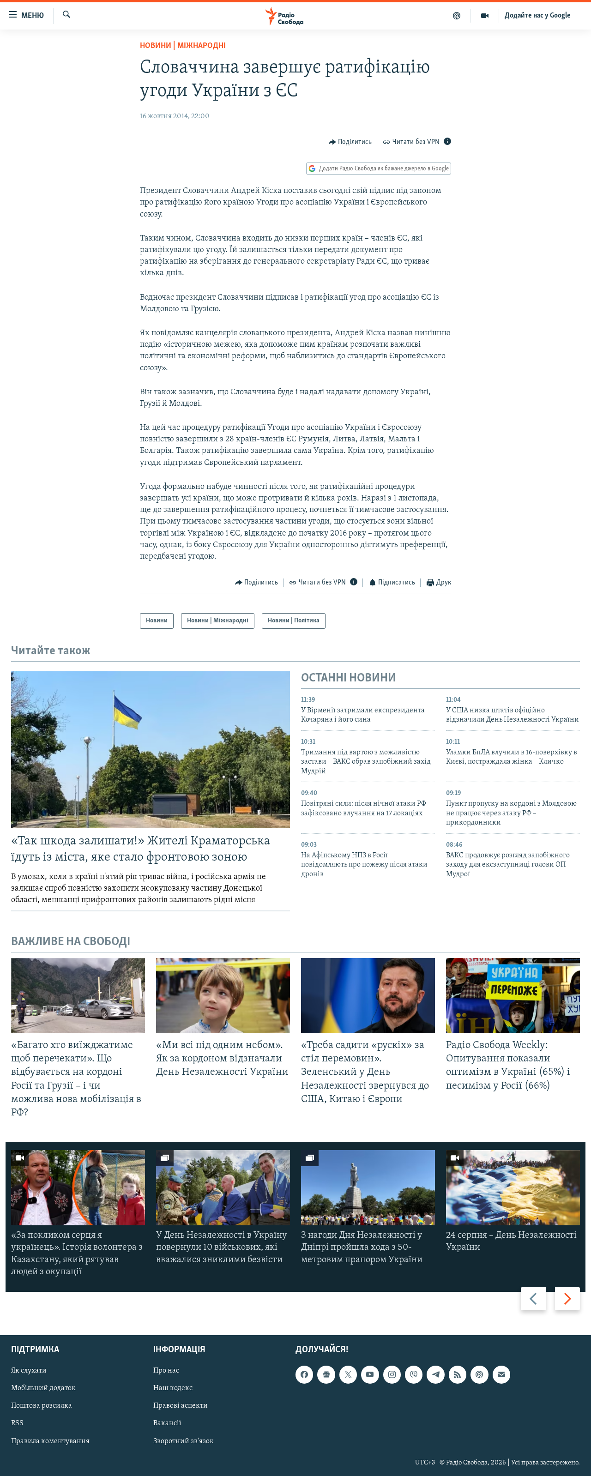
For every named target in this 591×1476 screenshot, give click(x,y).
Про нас (166, 1370)
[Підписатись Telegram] (435, 1374)
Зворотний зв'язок (183, 1441)
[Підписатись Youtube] (370, 1374)
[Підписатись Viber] (413, 1374)
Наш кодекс (173, 1388)
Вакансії (167, 1423)
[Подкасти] (457, 15)
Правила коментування (50, 1441)
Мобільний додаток (43, 1388)
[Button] (350, 142)
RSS (17, 1423)
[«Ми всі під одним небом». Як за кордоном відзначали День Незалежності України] (223, 995)
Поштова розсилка (41, 1406)
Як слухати (29, 1370)
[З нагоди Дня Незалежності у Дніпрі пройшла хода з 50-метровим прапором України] (368, 1187)
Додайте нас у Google (538, 15)
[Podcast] (479, 1374)
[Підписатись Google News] (326, 1374)
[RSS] (457, 1374)
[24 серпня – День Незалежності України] (513, 1187)
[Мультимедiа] (485, 15)
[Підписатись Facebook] (304, 1374)
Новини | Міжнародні (183, 46)
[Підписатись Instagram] (392, 1374)
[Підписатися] (501, 1374)
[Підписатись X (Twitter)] (348, 1374)
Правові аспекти (180, 1406)
